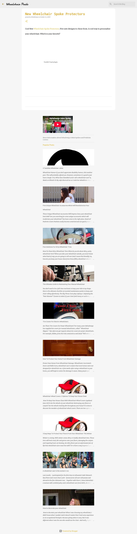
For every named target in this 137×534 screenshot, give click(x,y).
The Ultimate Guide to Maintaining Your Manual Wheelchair (64, 284)
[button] (26, 21)
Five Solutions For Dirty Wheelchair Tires (57, 247)
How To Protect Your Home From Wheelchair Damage (62, 359)
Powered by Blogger (70, 531)
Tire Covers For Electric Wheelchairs (55, 321)
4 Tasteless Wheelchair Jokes (53, 168)
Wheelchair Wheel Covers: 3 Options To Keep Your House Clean (65, 396)
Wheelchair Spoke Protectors (46, 29)
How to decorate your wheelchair (54, 508)
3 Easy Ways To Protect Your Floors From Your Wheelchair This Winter (67, 433)
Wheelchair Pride (17, 4)
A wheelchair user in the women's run (56, 471)
